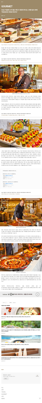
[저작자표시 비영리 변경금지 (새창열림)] (14, 302)
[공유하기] (5, 302)
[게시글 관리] (6, 302)
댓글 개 (2, 369)
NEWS (3, 398)
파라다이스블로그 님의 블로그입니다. (9, 376)
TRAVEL (3, 392)
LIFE (2, 396)
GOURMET (6, 6)
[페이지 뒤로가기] (2, 2)
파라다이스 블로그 (7, 375)
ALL (2, 387)
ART (2, 390)
